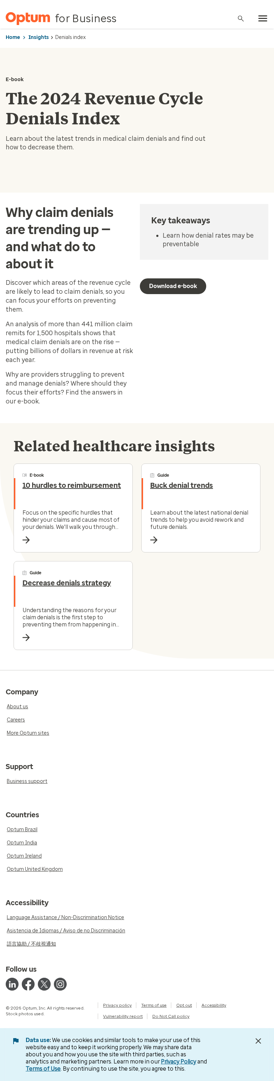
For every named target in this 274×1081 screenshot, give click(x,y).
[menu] (263, 18)
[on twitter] (44, 984)
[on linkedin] (12, 984)
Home (13, 37)
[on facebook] (28, 984)
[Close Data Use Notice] (258, 1041)
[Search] (241, 18)
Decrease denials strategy (66, 583)
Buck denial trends (181, 485)
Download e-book (173, 286)
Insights (39, 37)
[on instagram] (60, 984)
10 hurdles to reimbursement (71, 485)
